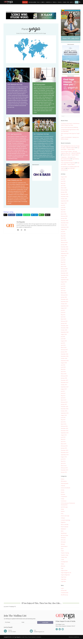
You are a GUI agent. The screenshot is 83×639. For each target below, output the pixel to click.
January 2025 (64, 218)
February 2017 (64, 402)
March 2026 (63, 187)
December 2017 (64, 380)
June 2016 (63, 417)
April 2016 (63, 422)
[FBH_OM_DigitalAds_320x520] (70, 59)
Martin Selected (64, 526)
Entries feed (63, 590)
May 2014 (63, 461)
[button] (45, 622)
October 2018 (64, 358)
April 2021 (63, 317)
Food (62, 513)
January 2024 (64, 244)
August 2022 (64, 282)
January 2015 (64, 448)
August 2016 (64, 415)
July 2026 (63, 179)
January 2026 (64, 192)
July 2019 (63, 343)
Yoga (62, 568)
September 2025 (64, 201)
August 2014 (64, 457)
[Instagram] (21, 229)
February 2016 (64, 426)
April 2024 (63, 238)
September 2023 (64, 253)
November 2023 (64, 249)
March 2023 (63, 266)
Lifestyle (63, 518)
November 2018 (64, 356)
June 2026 (63, 181)
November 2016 (64, 408)
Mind (62, 531)
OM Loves (63, 539)
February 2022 (64, 295)
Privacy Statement (32, 637)
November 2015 (64, 430)
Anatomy (63, 485)
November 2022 (64, 275)
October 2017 (64, 384)
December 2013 (64, 470)
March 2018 (63, 373)
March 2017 (63, 400)
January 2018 (64, 378)
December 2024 (64, 220)
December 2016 (64, 406)
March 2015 (63, 443)
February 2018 (64, 376)
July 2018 (63, 365)
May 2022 (63, 288)
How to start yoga (65, 515)
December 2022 (64, 273)
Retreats (63, 544)
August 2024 (64, 229)
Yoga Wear (63, 581)
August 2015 (64, 435)
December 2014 (64, 450)
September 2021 (64, 306)
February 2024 (64, 242)
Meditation (63, 529)
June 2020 (63, 338)
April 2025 (63, 212)
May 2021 (63, 314)
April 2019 (63, 345)
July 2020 (63, 336)
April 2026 (63, 185)
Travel (62, 559)
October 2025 (64, 198)
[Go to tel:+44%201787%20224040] (15, 631)
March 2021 (63, 319)
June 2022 (63, 286)
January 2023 (64, 271)
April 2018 (63, 371)
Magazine (63, 522)
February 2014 (64, 467)
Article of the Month (65, 487)
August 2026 (64, 177)
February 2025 (64, 216)
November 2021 (64, 301)
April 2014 (63, 463)
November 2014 (64, 452)
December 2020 (64, 325)
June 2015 (63, 437)
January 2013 (64, 472)
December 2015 (64, 428)
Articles (62, 490)
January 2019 (64, 352)
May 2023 (63, 262)
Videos (62, 564)
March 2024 (63, 240)
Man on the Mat (64, 524)
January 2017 (64, 404)
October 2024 (64, 225)
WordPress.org (64, 594)
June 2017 (63, 393)
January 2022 (64, 297)
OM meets (63, 542)
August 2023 (64, 255)
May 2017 (63, 395)
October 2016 (64, 411)
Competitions (64, 496)
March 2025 (63, 214)
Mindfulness (64, 533)
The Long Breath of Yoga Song (68, 162)
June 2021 (63, 312)
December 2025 (64, 194)
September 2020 (64, 332)
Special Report (64, 546)
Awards (62, 492)
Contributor (63, 501)
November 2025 (64, 196)
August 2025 (64, 203)
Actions (62, 479)
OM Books (63, 537)
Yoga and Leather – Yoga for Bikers (70, 155)
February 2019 (64, 349)
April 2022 (63, 290)
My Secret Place (64, 535)
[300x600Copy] (71, 95)
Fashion (63, 511)
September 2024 (64, 227)
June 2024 (63, 233)
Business (63, 494)
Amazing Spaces (64, 483)
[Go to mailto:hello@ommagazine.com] (41, 631)
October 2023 (64, 251)
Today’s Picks (64, 557)
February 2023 (64, 268)
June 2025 (63, 207)
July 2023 (63, 257)
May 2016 (63, 419)
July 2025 (63, 205)
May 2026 (63, 183)
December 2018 (64, 354)
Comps (62, 498)
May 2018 (63, 369)
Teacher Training (65, 553)
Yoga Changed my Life (66, 572)
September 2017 (64, 387)
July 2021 (63, 310)
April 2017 (63, 397)
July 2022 (63, 284)
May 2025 (63, 209)
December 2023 (64, 247)
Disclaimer (39, 637)
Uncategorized (64, 561)
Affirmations (64, 481)
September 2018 (64, 360)
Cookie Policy (24, 637)
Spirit (62, 548)
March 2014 (63, 465)
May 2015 (63, 439)
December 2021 (64, 299)
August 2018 (64, 362)
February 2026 (64, 190)
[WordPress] (24, 229)
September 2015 (64, 432)
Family (62, 509)
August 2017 (64, 389)
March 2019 (63, 347)
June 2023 (63, 260)
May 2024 (63, 236)
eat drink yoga (64, 507)
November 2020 (64, 327)
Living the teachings (65, 520)
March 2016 (63, 424)
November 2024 (64, 222)
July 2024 (63, 231)
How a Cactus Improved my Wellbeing (69, 127)
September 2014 (64, 454)
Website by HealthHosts (74, 637)
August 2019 (64, 341)
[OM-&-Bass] (42, 173)
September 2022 (64, 279)
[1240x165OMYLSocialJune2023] (31, 15)
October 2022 (64, 277)
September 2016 (64, 413)
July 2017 (63, 391)
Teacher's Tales (64, 555)
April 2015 (63, 441)
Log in (62, 588)
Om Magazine (21, 222)
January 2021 (64, 323)
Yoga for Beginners (65, 574)
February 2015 (64, 446)
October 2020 (64, 330)
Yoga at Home (64, 570)
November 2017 (64, 382)
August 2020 (64, 334)
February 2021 (64, 321)
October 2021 (64, 303)
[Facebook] (18, 229)
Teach (62, 550)
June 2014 (63, 459)
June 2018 (63, 367)
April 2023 (63, 264)
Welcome (63, 566)
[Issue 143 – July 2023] (70, 22)
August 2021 (64, 308)
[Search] (79, 2)
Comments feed (64, 592)
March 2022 (63, 292)
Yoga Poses (63, 577)
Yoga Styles (63, 579)
